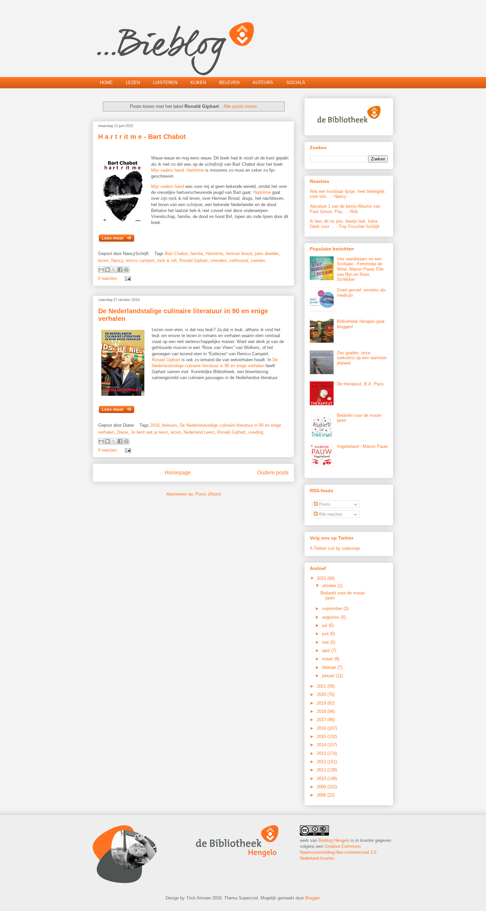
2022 (322, 578)
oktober (330, 585)
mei (326, 642)
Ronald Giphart (193, 260)
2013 (322, 753)
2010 (322, 778)
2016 (322, 728)
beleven (169, 425)
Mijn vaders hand (167, 170)
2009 (322, 786)
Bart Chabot (176, 253)
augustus (331, 617)
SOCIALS (295, 82)
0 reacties (107, 278)
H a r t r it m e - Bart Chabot (142, 136)
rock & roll (167, 260)
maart (328, 658)
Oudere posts (273, 472)
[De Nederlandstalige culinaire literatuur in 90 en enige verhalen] (116, 412)
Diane (122, 432)
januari (329, 675)
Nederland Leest (199, 432)
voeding (255, 432)
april (326, 650)
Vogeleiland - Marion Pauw (362, 446)
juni (326, 633)
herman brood (239, 253)
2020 (322, 694)
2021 (322, 686)
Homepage (178, 472)
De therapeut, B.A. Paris (360, 383)
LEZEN (133, 82)
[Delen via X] (113, 269)
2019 (322, 703)
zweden (258, 260)
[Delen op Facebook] (120, 269)
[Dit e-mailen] (101, 269)
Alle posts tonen (240, 106)
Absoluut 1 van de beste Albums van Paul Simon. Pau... (345, 209)
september (333, 608)
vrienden (218, 260)
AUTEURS (263, 82)
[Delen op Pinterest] (126, 269)
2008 (322, 795)
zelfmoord (238, 260)
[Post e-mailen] (127, 278)
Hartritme (195, 170)
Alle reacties (330, 514)
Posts (324, 504)
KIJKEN (198, 82)
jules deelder (266, 253)
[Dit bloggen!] (107, 269)
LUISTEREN (165, 82)
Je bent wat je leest (149, 432)
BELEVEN (229, 82)
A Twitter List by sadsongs (335, 548)
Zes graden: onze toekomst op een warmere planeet (361, 358)
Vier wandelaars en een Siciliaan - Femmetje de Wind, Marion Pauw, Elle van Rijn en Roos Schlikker (360, 269)
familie (196, 253)
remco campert (140, 260)
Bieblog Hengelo (333, 840)
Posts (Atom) (208, 494)
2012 (322, 761)
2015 (322, 736)
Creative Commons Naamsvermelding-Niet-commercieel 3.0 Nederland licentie (338, 852)
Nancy (117, 260)
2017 (322, 719)
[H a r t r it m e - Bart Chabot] (116, 241)
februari (330, 667)
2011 (322, 769)
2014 (322, 744)
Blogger (312, 897)
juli (325, 625)
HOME (106, 82)
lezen (103, 260)
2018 (154, 425)
